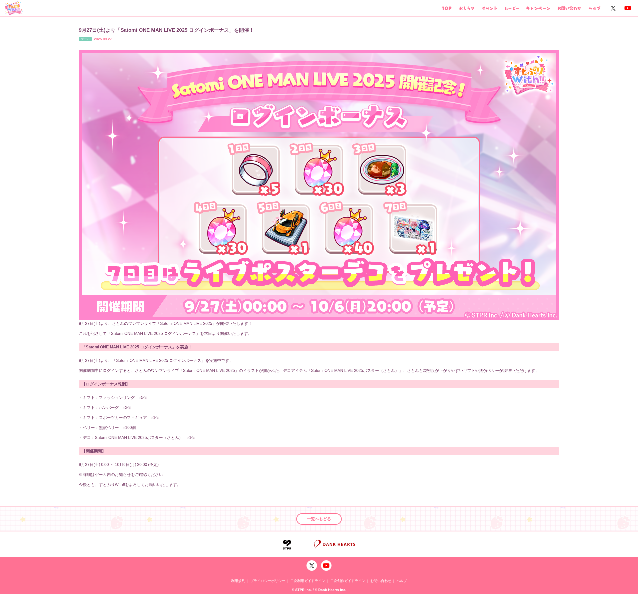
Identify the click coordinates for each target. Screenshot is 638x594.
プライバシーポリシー (267, 581)
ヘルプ (401, 581)
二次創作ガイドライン (347, 581)
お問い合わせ (380, 581)
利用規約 (238, 581)
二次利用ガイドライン (307, 581)
